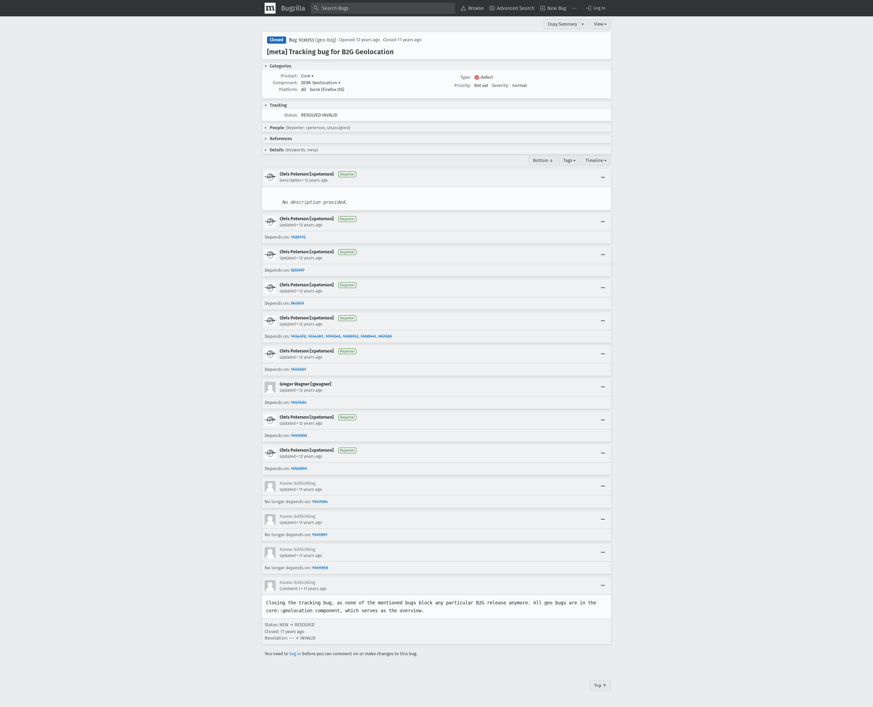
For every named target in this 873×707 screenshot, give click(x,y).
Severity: (500, 85)
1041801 (298, 369)
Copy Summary (562, 24)
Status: (291, 115)
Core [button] (307, 75)
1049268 (299, 435)
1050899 (299, 468)
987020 (385, 336)
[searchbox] (383, 8)
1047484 (299, 402)
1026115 (298, 237)
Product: (289, 75)
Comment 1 (290, 588)
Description (290, 180)
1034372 (298, 336)
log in (295, 653)
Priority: (462, 85)
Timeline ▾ (596, 160)
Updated (288, 225)
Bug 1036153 (301, 40)
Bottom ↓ (543, 160)
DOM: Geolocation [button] (321, 82)
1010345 (333, 336)
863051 (297, 303)
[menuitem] (472, 8)
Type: (465, 77)
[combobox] (383, 8)
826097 (298, 270)
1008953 (350, 336)
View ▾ (600, 24)
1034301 (315, 336)
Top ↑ (600, 685)
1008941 (368, 336)
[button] (595, 8)
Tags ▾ (569, 160)
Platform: (288, 89)
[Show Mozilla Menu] (270, 8)
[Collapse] (602, 177)
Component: (285, 82)
